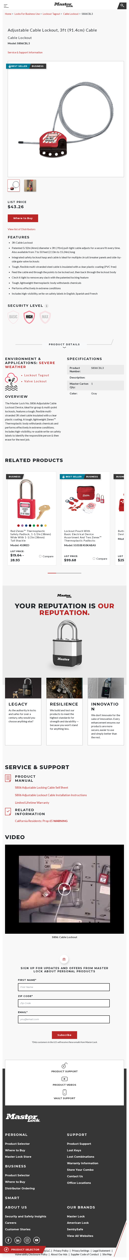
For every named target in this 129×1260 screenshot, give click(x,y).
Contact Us (75, 1176)
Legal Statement (101, 1250)
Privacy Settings (80, 1250)
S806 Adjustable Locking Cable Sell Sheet (41, 787)
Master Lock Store (18, 1156)
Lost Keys (74, 1150)
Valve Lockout (35, 381)
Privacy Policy (60, 1250)
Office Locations (79, 1183)
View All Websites (80, 1236)
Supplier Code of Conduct (85, 1254)
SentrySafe (75, 1229)
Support (77, 1135)
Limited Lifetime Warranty (32, 802)
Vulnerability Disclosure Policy (31, 1254)
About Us (16, 1207)
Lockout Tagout (51, 13)
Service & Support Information (25, 52)
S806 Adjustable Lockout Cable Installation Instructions (51, 795)
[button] (23, 218)
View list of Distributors (21, 229)
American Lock (78, 1222)
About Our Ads (59, 1254)
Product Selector (17, 1143)
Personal (16, 1135)
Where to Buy (15, 1150)
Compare (48, 556)
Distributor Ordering (20, 1188)
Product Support (79, 1143)
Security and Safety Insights (25, 1216)
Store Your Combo (80, 1169)
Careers (10, 1222)
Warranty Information (82, 1163)
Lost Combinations (80, 1156)
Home (8, 13)
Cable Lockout (71, 13)
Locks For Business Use (27, 13)
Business (15, 1166)
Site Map (107, 1254)
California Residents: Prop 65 (41, 821)
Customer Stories (17, 1229)
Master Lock (76, 1216)
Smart (12, 1198)
